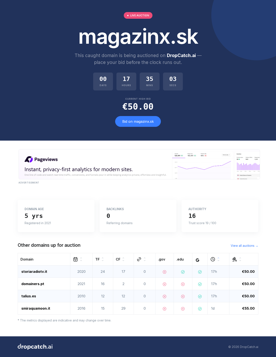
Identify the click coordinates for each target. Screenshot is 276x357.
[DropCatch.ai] (35, 346)
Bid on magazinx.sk (138, 121)
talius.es (28, 296)
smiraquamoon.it (35, 308)
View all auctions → (244, 245)
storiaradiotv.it (34, 271)
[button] (44, 259)
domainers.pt (32, 284)
